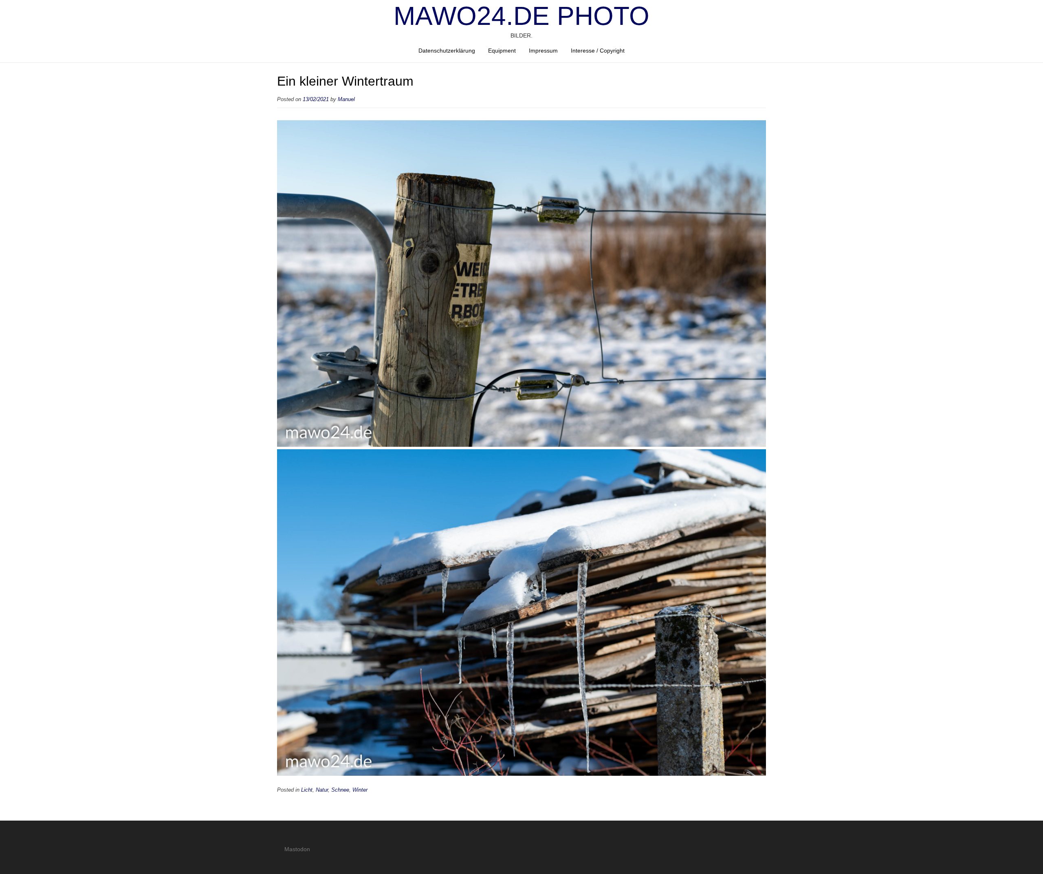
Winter (359, 790)
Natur (322, 790)
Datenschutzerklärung (446, 50)
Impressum (543, 50)
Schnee (340, 790)
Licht (306, 790)
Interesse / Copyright (598, 50)
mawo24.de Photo (521, 16)
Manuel (346, 99)
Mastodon (297, 849)
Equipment (502, 50)
